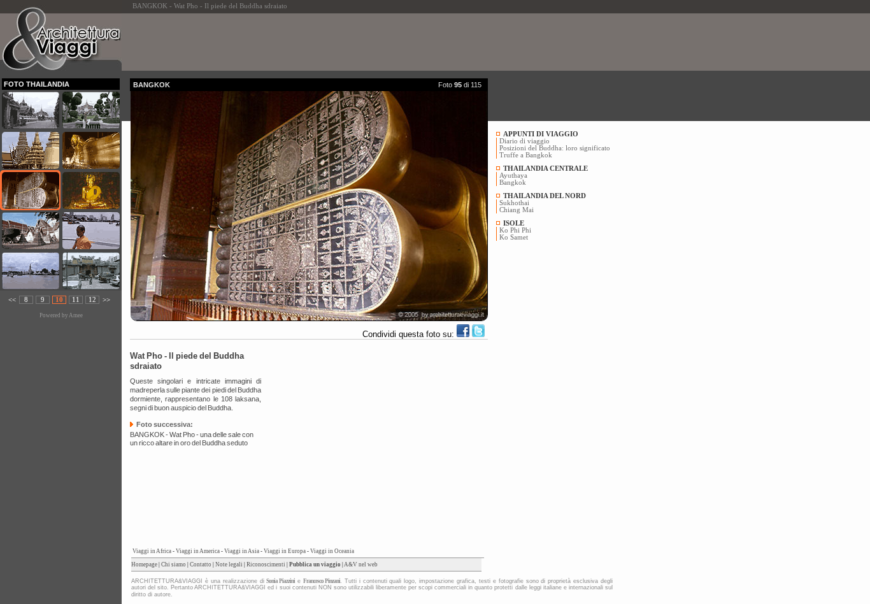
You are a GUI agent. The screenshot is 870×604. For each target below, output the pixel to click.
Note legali (229, 564)
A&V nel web (361, 564)
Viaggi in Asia (241, 551)
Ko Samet (513, 237)
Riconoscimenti (265, 564)
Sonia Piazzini (280, 581)
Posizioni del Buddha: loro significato (554, 148)
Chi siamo (173, 564)
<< (12, 299)
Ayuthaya (513, 175)
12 (92, 299)
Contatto (200, 564)
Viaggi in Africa (151, 551)
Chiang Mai (516, 209)
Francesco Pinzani (321, 581)
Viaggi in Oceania (332, 551)
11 (76, 299)
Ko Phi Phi (515, 230)
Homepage (144, 564)
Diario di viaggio (524, 141)
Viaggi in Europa (285, 551)
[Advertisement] (362, 42)
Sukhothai (514, 202)
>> (106, 299)
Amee (76, 315)
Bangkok (512, 182)
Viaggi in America (198, 551)
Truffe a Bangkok (525, 155)
